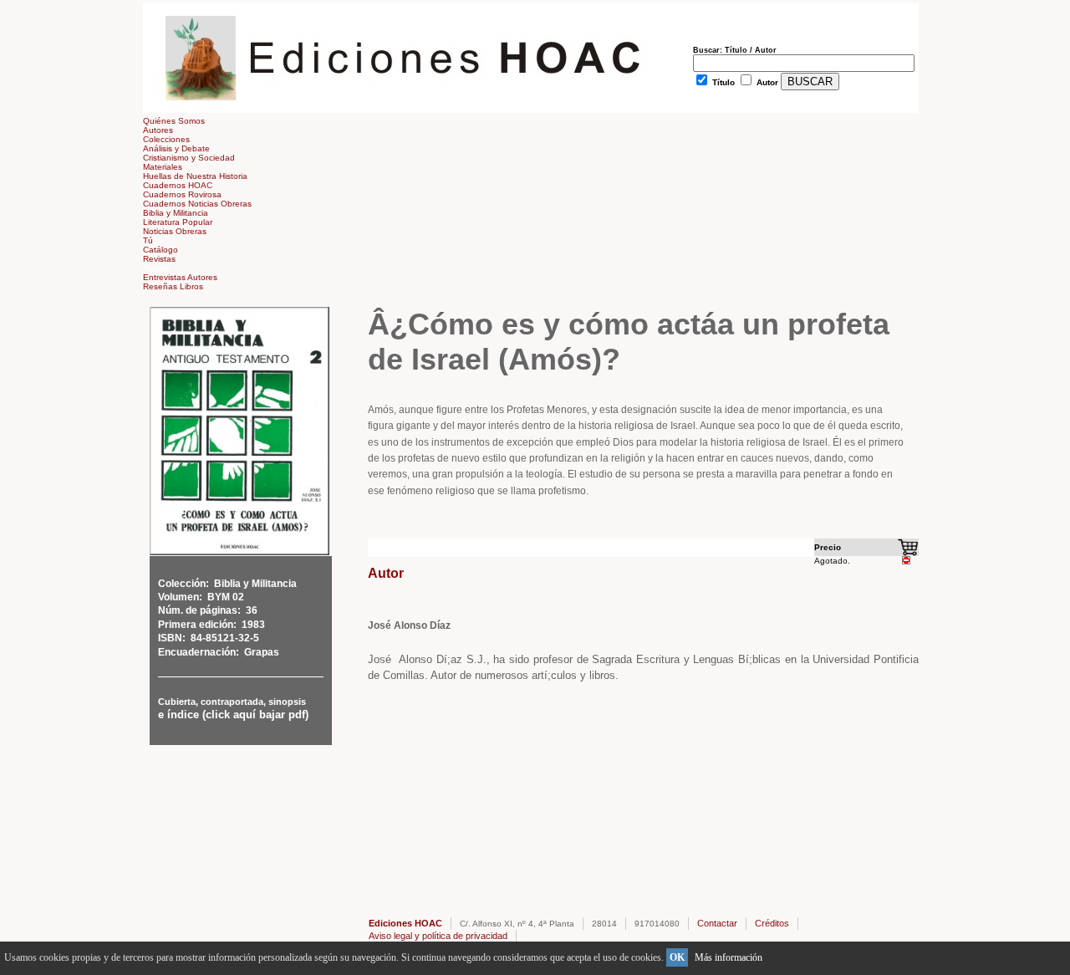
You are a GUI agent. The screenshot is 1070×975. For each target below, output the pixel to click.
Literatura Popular (177, 222)
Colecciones (166, 139)
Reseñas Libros (173, 286)
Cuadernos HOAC (177, 185)
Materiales (162, 166)
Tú (148, 240)
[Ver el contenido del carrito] (908, 553)
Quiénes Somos (174, 120)
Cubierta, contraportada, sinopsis (232, 702)
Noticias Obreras (174, 231)
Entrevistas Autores (180, 277)
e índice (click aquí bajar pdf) (233, 714)
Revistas (159, 258)
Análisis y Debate (176, 148)
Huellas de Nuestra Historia (195, 176)
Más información (728, 957)
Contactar (717, 923)
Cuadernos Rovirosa (182, 194)
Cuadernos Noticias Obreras (197, 203)
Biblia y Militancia (175, 212)
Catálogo (160, 249)
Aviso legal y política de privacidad (438, 936)
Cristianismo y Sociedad (189, 157)
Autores (158, 130)
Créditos (772, 923)
